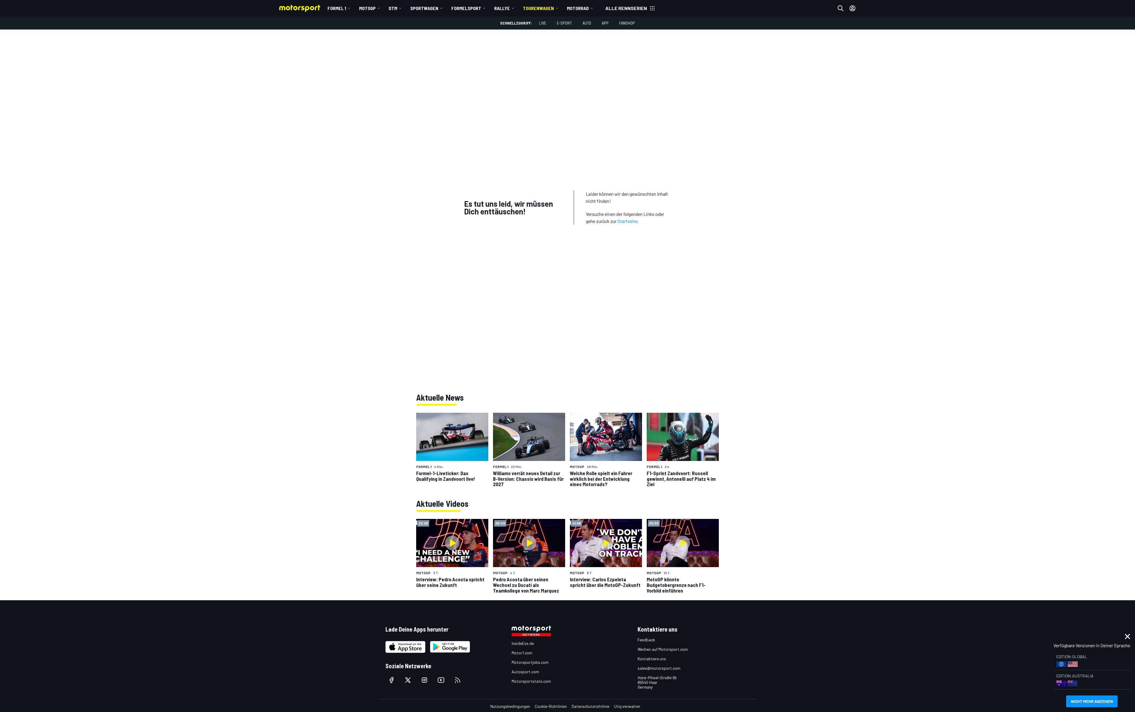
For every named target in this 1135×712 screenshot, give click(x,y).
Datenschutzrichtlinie (590, 706)
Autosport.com (525, 671)
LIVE (542, 22)
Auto (587, 22)
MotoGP (367, 8)
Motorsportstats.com (531, 681)
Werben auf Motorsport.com (663, 649)
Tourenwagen (538, 8)
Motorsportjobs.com (530, 662)
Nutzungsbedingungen (510, 706)
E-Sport (564, 22)
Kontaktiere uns (652, 658)
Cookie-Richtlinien (551, 706)
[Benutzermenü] (852, 8)
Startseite (627, 221)
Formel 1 (336, 8)
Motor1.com (522, 652)
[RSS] (457, 680)
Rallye (502, 8)
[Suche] (841, 8)
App (605, 22)
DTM (393, 8)
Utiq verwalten (627, 706)
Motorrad (578, 8)
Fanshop (627, 22)
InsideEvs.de (523, 643)
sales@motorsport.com (659, 668)
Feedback (646, 639)
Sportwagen (424, 8)
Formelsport (466, 8)
